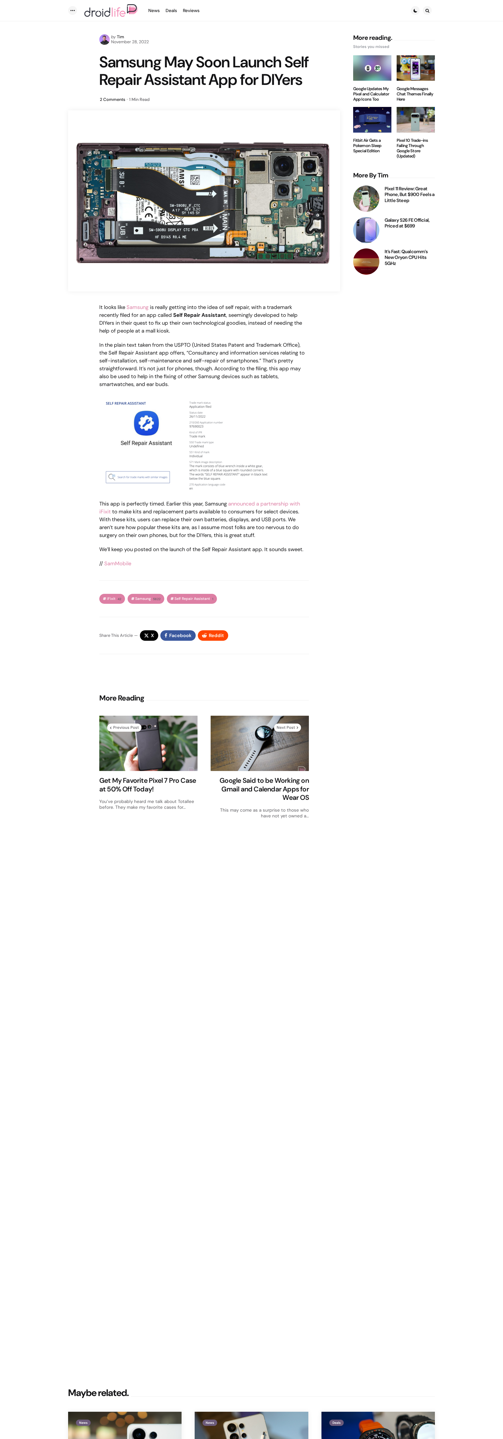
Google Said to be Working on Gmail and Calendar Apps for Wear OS (264, 789)
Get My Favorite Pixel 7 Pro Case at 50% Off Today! (147, 784)
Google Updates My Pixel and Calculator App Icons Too (371, 94)
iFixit (114, 598)
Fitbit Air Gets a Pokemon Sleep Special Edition (367, 146)
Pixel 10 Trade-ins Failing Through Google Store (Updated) (412, 148)
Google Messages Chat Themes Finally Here (415, 94)
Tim (120, 37)
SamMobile (117, 563)
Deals (336, 1423)
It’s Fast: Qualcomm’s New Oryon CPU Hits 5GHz (406, 257)
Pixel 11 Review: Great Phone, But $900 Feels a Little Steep (410, 194)
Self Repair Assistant (193, 598)
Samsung (138, 307)
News (83, 1423)
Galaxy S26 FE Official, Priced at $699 (407, 223)
